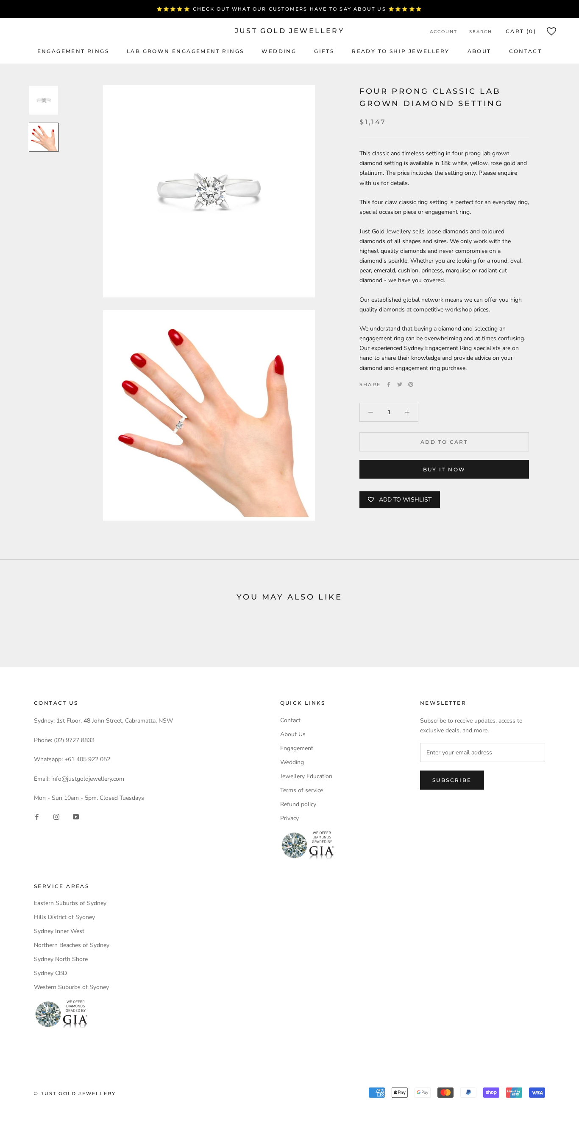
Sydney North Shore (61, 959)
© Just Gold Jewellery (75, 1093)
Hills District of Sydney (64, 917)
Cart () (521, 31)
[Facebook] (388, 384)
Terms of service (301, 790)
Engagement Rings (73, 51)
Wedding (279, 51)
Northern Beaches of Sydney (71, 945)
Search (480, 31)
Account (443, 31)
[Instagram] (56, 816)
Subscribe (452, 780)
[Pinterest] (410, 384)
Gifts (324, 51)
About (479, 51)
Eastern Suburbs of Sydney (70, 903)
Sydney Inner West (59, 931)
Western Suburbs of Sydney (71, 987)
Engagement (296, 748)
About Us (293, 734)
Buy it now (444, 469)
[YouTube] (76, 816)
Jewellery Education (306, 776)
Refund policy (298, 804)
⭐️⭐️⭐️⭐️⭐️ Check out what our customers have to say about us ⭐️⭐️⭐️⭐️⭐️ (289, 9)
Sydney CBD (50, 973)
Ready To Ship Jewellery (400, 51)
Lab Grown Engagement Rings (185, 51)
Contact (525, 51)
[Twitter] (399, 384)
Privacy (289, 818)
